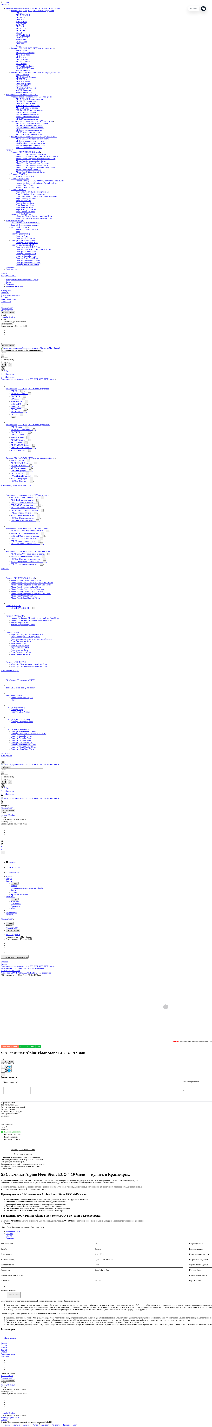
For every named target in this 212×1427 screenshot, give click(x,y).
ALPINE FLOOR (23, 15)
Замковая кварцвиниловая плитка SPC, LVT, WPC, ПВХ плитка (33, 8)
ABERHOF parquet (23, 79)
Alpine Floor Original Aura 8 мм (28, 170)
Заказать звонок (8, 313)
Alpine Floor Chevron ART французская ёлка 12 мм (37, 156)
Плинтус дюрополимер (21, 234)
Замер (8, 282)
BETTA (19, 33)
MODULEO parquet (24, 90)
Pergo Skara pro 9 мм (24, 207)
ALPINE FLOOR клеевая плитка (29, 99)
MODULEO (21, 24)
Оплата (9, 1236)
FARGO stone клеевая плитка (28, 132)
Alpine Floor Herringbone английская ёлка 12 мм (35, 159)
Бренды (4, 1347)
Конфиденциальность (10, 1417)
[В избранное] (6, 1067)
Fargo (18, 232)
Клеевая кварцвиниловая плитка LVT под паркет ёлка (34, 137)
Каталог (4, 1343)
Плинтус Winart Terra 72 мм (27, 265)
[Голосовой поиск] (4, 364)
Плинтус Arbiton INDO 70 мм (28, 247)
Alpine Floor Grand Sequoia (27, 229)
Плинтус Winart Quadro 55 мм (28, 260)
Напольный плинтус (15, 221)
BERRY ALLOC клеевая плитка (29, 110)
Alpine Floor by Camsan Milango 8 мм (31, 154)
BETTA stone (21, 64)
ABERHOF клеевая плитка (27, 101)
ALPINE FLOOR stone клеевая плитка (32, 123)
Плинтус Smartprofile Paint (27, 243)
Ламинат (10, 150)
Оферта (4, 1420)
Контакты (5, 1356)
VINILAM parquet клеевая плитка (30, 141)
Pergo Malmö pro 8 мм (25, 203)
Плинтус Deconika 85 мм (26, 256)
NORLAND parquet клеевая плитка (30, 143)
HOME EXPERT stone (25, 68)
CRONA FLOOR (23, 35)
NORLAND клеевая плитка (27, 117)
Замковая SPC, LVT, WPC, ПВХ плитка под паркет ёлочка (35, 72)
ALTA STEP (21, 28)
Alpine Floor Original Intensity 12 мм (30, 172)
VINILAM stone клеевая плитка (29, 130)
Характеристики (13, 1231)
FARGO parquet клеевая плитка (29, 148)
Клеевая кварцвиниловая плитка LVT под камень (32, 121)
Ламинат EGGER (18, 174)
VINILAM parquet (23, 81)
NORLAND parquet (24, 92)
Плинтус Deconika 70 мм (26, 254)
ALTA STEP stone (23, 61)
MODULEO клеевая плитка (27, 114)
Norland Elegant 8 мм (24, 185)
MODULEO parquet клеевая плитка (30, 145)
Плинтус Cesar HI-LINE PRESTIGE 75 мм (33, 249)
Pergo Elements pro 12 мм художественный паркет (36, 196)
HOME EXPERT (23, 37)
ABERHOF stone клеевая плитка (29, 125)
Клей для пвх (11, 269)
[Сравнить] (6, 1070)
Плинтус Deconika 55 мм (26, 251)
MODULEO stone (23, 70)
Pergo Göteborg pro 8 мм (26, 198)
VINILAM (20, 19)
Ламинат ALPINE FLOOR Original (25, 152)
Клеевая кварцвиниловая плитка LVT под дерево (32, 97)
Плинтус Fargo (22, 236)
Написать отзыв (14, 1295)
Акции (4, 1345)
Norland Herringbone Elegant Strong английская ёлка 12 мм (40, 181)
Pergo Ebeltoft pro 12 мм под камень (30, 194)
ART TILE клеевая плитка (27, 108)
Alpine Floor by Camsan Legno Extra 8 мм (32, 163)
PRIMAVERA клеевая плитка (28, 106)
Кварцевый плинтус (19, 227)
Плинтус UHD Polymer (25, 238)
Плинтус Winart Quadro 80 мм (28, 262)
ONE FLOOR (21, 42)
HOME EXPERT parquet (26, 88)
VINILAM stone (22, 57)
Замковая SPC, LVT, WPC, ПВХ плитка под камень (32, 48)
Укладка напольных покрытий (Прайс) (22, 280)
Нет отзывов (8, 1061)
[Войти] (2, 844)
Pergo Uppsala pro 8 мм (25, 212)
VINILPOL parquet (23, 83)
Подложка (10, 267)
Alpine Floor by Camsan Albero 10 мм (31, 161)
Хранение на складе (14, 286)
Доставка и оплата (8, 1354)
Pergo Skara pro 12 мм (25, 205)
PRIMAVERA (21, 22)
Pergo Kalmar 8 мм (23, 201)
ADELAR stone (22, 59)
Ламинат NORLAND (20, 179)
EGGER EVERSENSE (25, 176)
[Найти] (10, 364)
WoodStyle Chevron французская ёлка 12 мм (34, 216)
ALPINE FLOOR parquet (26, 77)
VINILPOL (20, 44)
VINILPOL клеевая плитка (27, 119)
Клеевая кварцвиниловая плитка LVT (22, 95)
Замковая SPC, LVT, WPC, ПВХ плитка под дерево (32, 11)
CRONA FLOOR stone (25, 66)
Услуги (4, 1350)
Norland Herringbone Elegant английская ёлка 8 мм (36, 183)
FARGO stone (21, 50)
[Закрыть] (3, 852)
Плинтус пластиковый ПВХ (23, 245)
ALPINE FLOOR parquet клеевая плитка (32, 139)
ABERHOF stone (23, 55)
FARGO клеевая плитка (26, 112)
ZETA (18, 46)
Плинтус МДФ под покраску (23, 240)
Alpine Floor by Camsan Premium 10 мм (32, 165)
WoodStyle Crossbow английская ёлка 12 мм (34, 218)
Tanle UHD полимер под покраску (25, 225)
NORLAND (21, 39)
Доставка (10, 284)
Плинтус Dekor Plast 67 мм (27, 258)
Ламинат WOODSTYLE (21, 214)
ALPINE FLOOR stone (25, 53)
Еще (13, 417)
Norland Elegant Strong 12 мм (28, 187)
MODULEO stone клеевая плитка (30, 128)
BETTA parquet (22, 86)
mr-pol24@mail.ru (8, 317)
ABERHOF (20, 17)
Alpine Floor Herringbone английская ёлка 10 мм (35, 167)
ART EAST (20, 30)
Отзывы (9, 1234)
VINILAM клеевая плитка (27, 103)
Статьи (4, 1352)
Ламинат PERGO (18, 190)
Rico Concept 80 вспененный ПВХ (25, 223)
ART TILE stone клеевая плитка (29, 134)
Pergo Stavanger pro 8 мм (26, 209)
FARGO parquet (22, 75)
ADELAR (20, 26)
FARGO (19, 13)
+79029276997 (7, 308)
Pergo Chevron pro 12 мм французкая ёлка (33, 192)
